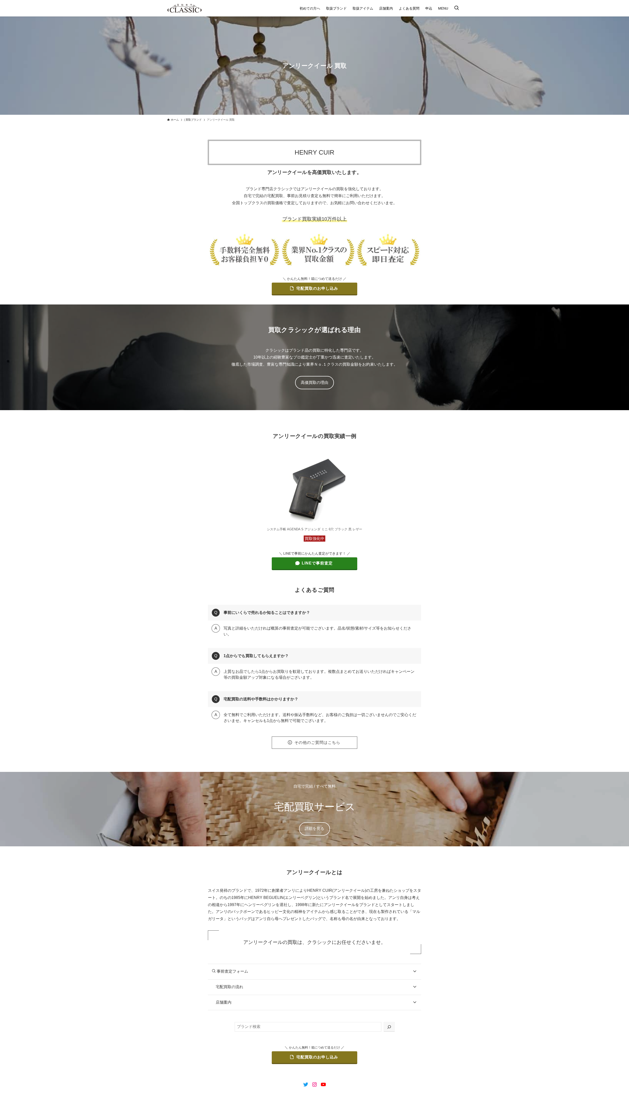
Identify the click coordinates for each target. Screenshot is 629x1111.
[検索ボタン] (456, 8)
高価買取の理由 (314, 382)
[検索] (389, 1027)
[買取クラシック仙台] (184, 8)
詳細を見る (314, 828)
